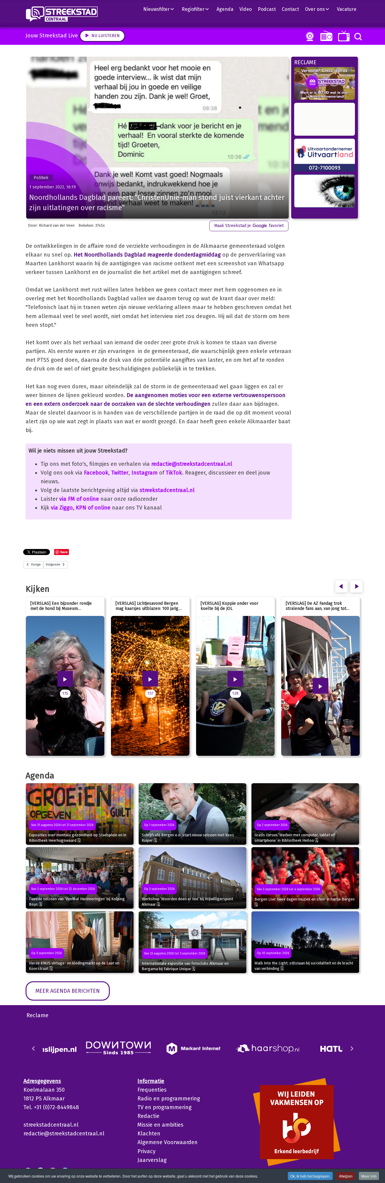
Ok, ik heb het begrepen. (310, 1175)
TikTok (174, 472)
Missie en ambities (160, 1124)
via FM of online (79, 499)
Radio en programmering (168, 1098)
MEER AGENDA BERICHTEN (67, 991)
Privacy (146, 1151)
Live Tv (343, 36)
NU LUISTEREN (325, 35)
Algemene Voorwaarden (167, 1142)
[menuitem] (161, 9)
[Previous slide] (33, 1048)
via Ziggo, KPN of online (80, 507)
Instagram (144, 472)
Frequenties (152, 1090)
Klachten (148, 1133)
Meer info (369, 1175)
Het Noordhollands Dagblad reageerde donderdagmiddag (147, 254)
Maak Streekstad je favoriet (249, 225)
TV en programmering (164, 1107)
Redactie (148, 1116)
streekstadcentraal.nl (167, 490)
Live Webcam (308, 36)
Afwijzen (346, 1175)
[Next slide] (351, 1048)
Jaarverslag (152, 1160)
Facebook (96, 472)
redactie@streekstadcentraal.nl (191, 464)
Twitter (119, 472)
